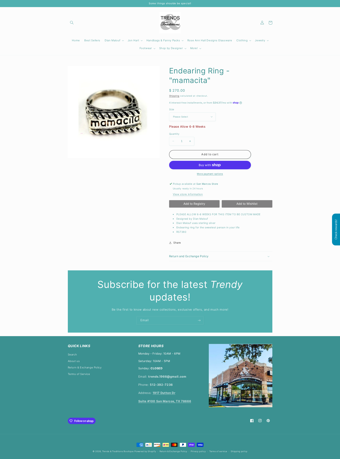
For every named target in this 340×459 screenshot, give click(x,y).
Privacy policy (198, 451)
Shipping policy (239, 451)
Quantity (174, 133)
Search (72, 354)
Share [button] (177, 242)
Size (171, 109)
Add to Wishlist (246, 203)
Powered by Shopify (145, 451)
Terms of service (218, 451)
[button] (72, 23)
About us (74, 361)
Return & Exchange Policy (85, 367)
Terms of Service (79, 374)
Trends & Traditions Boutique (118, 451)
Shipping (174, 95)
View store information (188, 194)
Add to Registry (194, 203)
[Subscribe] (199, 320)
